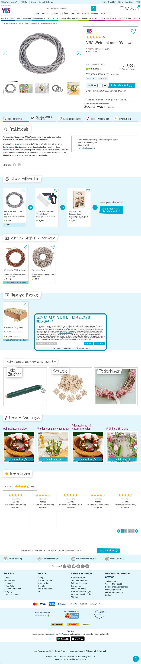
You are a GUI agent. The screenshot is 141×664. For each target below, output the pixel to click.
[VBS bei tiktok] (83, 566)
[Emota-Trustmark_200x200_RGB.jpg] (100, 614)
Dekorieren (13, 23)
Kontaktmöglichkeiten (113, 590)
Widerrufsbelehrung (78, 589)
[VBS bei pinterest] (74, 566)
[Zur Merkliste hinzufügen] (133, 31)
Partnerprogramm (10, 583)
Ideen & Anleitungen (80, 13)
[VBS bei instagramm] (69, 566)
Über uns (7, 577)
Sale (103, 13)
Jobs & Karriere (9, 580)
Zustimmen (99, 343)
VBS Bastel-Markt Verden (13, 589)
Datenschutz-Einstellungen (81, 591)
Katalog (40, 577)
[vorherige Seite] (118, 531)
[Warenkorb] (136, 8)
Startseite (5, 23)
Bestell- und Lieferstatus (114, 592)
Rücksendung (76, 586)
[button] (5, 53)
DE (139, 2)
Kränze (21, 23)
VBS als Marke (9, 586)
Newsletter (41, 586)
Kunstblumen (8, 147)
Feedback (108, 595)
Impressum (68, 348)
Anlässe (64, 13)
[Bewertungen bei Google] (42, 614)
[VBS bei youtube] (78, 566)
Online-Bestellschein (78, 577)
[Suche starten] (93, 8)
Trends (54, 13)
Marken (94, 13)
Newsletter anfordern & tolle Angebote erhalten (42, 551)
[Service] (122, 8)
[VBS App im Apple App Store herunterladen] (78, 638)
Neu (37, 13)
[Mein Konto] (131, 8)
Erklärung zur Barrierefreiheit (81, 594)
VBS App (74, 597)
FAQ (38, 591)
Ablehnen (88, 343)
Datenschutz (55, 348)
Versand (132, 69)
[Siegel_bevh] (72, 615)
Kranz (17, 144)
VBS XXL (45, 13)
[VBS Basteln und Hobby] (6, 10)
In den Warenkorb (119, 85)
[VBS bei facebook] (65, 566)
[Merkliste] (126, 8)
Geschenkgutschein (44, 580)
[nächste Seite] (136, 531)
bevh (72, 611)
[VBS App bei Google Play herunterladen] (63, 638)
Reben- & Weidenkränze (32, 23)
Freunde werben (43, 583)
